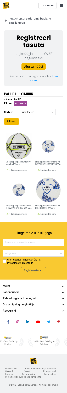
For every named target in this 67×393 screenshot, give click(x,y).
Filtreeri (11, 121)
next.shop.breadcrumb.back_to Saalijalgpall (30, 20)
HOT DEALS (20, 103)
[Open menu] (61, 5)
